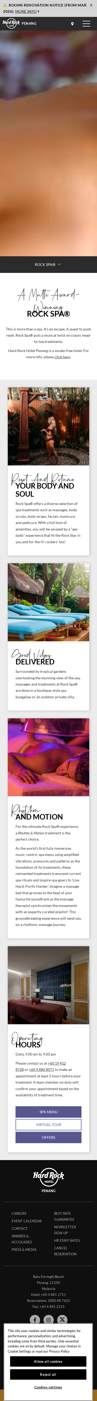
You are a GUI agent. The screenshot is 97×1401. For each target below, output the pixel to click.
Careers (19, 1213)
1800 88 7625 (59, 1300)
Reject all (48, 1374)
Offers (48, 1137)
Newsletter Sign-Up (65, 1230)
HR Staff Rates (67, 1240)
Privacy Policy (59, 1351)
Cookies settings (48, 1387)
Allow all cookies (48, 1361)
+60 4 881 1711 (53, 1295)
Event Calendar (27, 1221)
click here (62, 357)
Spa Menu (49, 1112)
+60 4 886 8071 (41, 1069)
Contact (20, 1228)
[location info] (73, 23)
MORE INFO (26, 11)
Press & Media (24, 1250)
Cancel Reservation (65, 1251)
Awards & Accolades (22, 1239)
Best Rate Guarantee (64, 1216)
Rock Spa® (45, 264)
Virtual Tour (48, 1124)
